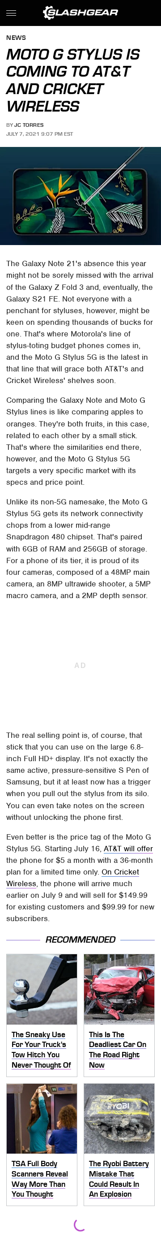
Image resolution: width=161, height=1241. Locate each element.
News (16, 38)
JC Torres (29, 125)
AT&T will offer (128, 848)
